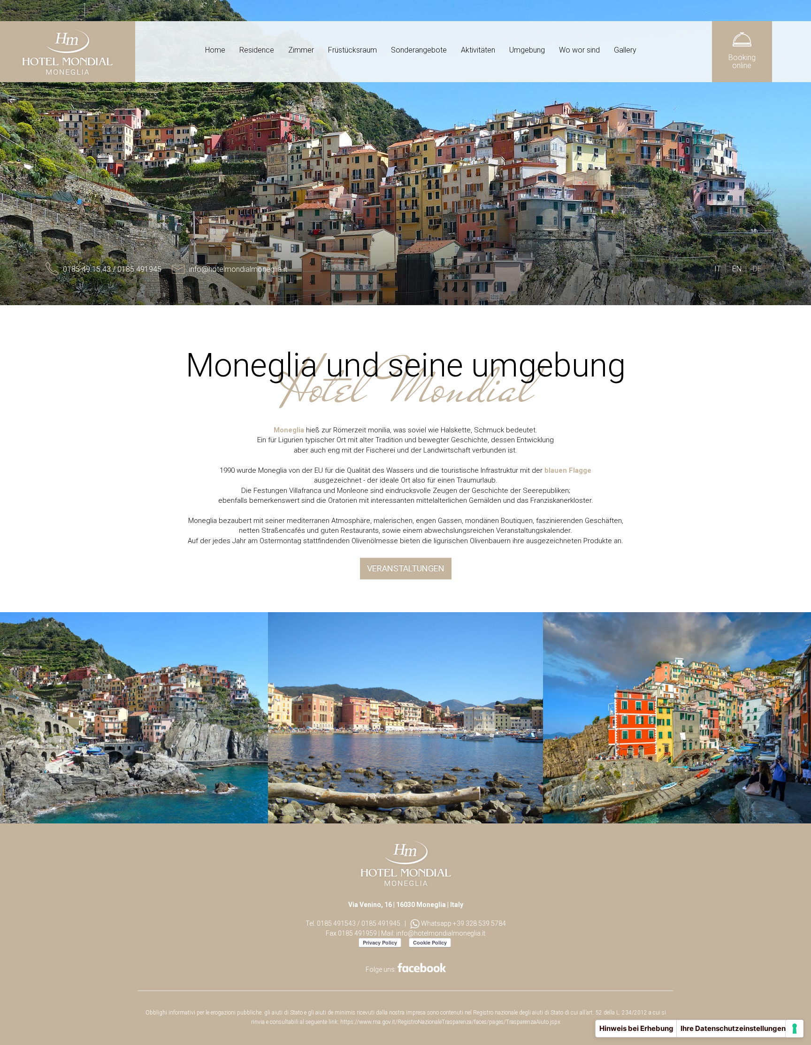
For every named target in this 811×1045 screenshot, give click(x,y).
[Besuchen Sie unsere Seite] (422, 969)
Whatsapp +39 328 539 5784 (463, 923)
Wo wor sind (579, 50)
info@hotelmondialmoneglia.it (440, 933)
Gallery (625, 50)
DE (757, 268)
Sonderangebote (419, 50)
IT (717, 268)
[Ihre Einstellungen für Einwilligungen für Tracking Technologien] (794, 1028)
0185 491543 (336, 923)
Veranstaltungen (405, 568)
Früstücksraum (352, 50)
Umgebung (527, 50)
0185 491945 (380, 923)
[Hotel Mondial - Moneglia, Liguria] (406, 862)
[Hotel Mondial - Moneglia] (67, 51)
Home (215, 50)
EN (737, 268)
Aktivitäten (478, 50)
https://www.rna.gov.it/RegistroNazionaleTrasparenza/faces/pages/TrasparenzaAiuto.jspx (450, 1022)
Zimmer (301, 50)
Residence (256, 50)
